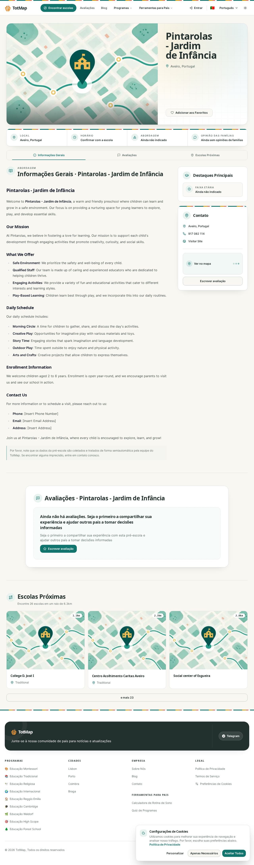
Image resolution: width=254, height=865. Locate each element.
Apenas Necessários (204, 853)
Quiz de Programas (144, 810)
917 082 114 (196, 233)
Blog (104, 8)
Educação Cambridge (21, 806)
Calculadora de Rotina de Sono (152, 802)
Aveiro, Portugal (198, 226)
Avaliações (87, 8)
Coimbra (73, 783)
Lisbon (72, 768)
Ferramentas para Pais (154, 8)
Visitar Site (195, 241)
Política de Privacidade (210, 768)
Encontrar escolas (60, 8)
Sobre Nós (138, 768)
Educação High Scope (21, 821)
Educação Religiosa (20, 783)
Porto (71, 776)
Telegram (233, 736)
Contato (137, 783)
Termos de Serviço (207, 776)
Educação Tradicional (21, 776)
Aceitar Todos (234, 853)
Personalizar (175, 853)
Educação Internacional (22, 791)
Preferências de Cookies (216, 783)
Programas (121, 8)
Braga (72, 791)
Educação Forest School (23, 829)
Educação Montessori (21, 768)
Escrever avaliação (213, 281)
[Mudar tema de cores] (245, 8)
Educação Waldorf (19, 814)
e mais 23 (127, 697)
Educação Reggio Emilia (23, 799)
